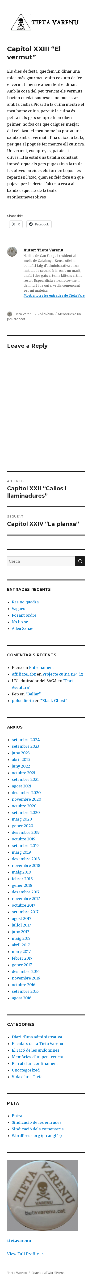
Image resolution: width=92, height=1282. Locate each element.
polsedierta (23, 700)
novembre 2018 (26, 865)
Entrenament (41, 667)
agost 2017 (21, 918)
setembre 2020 (26, 812)
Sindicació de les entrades (37, 1122)
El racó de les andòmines (35, 1050)
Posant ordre (24, 615)
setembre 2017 (25, 911)
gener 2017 (22, 964)
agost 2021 (21, 786)
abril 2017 (21, 945)
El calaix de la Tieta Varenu (37, 1043)
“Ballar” (33, 694)
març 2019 (21, 852)
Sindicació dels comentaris (38, 1129)
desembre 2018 (26, 858)
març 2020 (22, 819)
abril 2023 (21, 759)
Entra (17, 1115)
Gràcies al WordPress (47, 1273)
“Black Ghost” (53, 700)
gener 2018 (22, 885)
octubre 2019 (23, 839)
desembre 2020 (26, 792)
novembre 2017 (26, 898)
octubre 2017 (23, 905)
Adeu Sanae (22, 628)
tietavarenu (19, 1240)
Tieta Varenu (23, 314)
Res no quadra (25, 602)
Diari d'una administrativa (37, 1037)
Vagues (18, 608)
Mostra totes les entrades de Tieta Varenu (56, 296)
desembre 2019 (26, 832)
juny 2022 (21, 766)
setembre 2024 (26, 739)
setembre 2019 (25, 845)
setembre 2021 (25, 779)
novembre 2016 (26, 978)
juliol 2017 (21, 925)
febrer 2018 (22, 878)
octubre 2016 (23, 984)
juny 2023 (21, 753)
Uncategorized (26, 1070)
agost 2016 (21, 998)
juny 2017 (20, 931)
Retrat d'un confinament (35, 1063)
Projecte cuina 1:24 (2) (62, 674)
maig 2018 (21, 872)
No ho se (20, 621)
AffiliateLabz (24, 674)
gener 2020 (22, 825)
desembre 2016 (26, 971)
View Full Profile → (25, 1253)
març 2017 (21, 951)
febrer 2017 (22, 958)
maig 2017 (21, 938)
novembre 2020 (26, 799)
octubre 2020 (24, 805)
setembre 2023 (25, 746)
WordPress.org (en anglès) (37, 1135)
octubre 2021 (23, 772)
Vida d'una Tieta (27, 1076)
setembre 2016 (25, 991)
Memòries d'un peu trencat (37, 1056)
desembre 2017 (25, 892)
